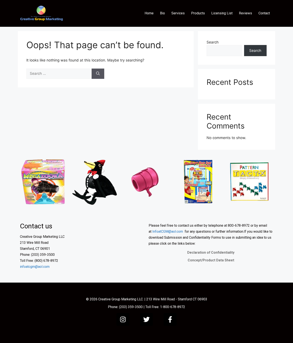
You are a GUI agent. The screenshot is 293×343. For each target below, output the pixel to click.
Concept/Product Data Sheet (211, 260)
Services (178, 13)
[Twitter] (146, 319)
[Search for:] (59, 73)
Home (149, 13)
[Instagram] (122, 319)
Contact (264, 13)
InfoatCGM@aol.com (167, 231)
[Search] (98, 74)
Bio (162, 13)
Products (198, 13)
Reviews (245, 13)
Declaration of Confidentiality (210, 252)
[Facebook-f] (170, 319)
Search (213, 42)
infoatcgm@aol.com (35, 267)
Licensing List (222, 13)
